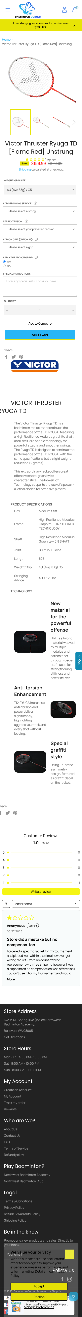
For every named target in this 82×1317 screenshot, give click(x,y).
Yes (9, 262)
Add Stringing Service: (17, 203)
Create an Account (17, 1090)
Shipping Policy (15, 1220)
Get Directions (14, 1037)
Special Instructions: (17, 273)
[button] (35, 159)
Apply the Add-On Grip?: (18, 257)
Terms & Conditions (18, 1201)
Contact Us (12, 1135)
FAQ (7, 1142)
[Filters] (6, 904)
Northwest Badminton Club (23, 1181)
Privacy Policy (14, 1207)
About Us (10, 1129)
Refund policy (14, 1155)
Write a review (41, 891)
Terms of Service (16, 1148)
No (9, 266)
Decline (39, 1297)
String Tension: (13, 221)
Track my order (14, 1102)
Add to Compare (40, 323)
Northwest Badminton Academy (27, 1175)
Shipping (25, 169)
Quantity (10, 301)
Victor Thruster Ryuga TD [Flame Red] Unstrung (37, 44)
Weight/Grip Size (14, 180)
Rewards (10, 1109)
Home (6, 39)
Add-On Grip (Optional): (18, 239)
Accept (39, 1286)
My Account (12, 1096)
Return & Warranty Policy (22, 1214)
